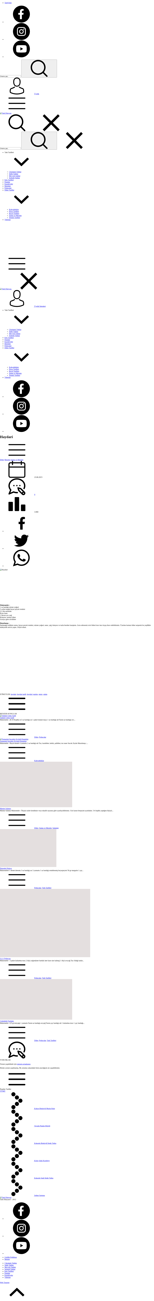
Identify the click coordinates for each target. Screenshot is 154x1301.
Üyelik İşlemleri (40, 306)
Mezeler (7, 460)
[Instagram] (21, 39)
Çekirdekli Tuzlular (7, 1021)
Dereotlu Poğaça (6, 868)
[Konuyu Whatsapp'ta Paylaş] (21, 566)
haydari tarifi (21, 694)
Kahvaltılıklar (39, 761)
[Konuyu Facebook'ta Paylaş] (21, 531)
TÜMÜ (2, 1091)
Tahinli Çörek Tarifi (7, 718)
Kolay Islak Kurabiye (42, 1161)
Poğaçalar (42, 737)
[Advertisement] (77, 238)
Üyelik (36, 94)
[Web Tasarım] (15, 1283)
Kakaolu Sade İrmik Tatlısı (43, 1178)
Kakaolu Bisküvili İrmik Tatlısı (45, 1143)
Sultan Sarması (39, 1195)
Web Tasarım (4, 1283)
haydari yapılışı (32, 694)
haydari (13, 694)
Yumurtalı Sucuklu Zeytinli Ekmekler (13, 741)
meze (40, 694)
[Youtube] (21, 57)
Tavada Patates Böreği (42, 1126)
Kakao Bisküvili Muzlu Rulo (44, 1109)
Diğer (2, 460)
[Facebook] (21, 22)
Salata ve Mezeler (17, 460)
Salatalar (56, 828)
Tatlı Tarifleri (46, 888)
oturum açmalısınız (23, 1064)
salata (45, 694)
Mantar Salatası (5, 809)
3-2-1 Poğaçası (5, 959)
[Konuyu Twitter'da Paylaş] (21, 548)
